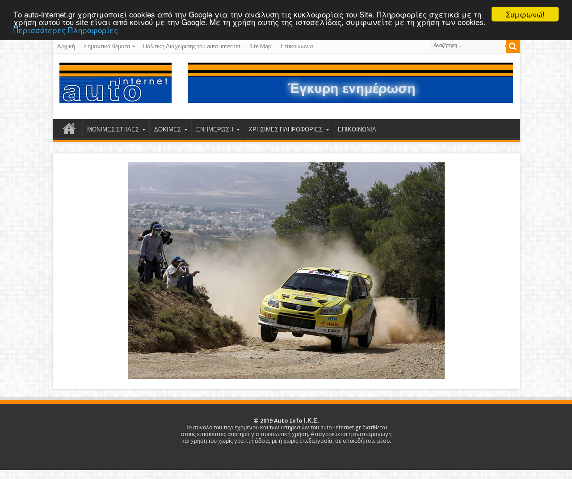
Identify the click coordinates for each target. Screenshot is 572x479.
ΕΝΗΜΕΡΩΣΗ (214, 129)
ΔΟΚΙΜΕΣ (167, 129)
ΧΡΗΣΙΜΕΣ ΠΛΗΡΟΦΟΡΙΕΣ (285, 129)
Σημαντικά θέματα (107, 46)
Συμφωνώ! (525, 14)
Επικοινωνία (297, 46)
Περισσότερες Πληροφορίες (65, 29)
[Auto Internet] (115, 96)
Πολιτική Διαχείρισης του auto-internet (191, 46)
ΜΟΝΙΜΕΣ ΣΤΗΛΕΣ (113, 129)
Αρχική (66, 46)
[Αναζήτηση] (513, 46)
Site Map (260, 46)
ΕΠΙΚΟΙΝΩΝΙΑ (357, 129)
